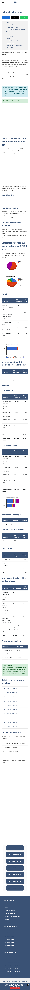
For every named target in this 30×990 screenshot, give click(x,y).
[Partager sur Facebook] (6, 17)
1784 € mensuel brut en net (10, 705)
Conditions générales (10, 910)
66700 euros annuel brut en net (12, 959)
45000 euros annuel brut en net (12, 965)
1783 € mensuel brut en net (10, 701)
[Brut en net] (15, 2)
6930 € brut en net (9, 945)
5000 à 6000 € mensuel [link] (15, 874)
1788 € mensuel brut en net (10, 718)
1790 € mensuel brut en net (10, 726)
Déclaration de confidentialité (12, 916)
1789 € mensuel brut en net (10, 722)
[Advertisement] (15, 119)
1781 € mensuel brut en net (10, 692)
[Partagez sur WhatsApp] (24, 17)
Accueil (7, 907)
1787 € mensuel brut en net (10, 713)
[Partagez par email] (15, 17)
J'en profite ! (15, 988)
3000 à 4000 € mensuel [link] (15, 861)
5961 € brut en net (9, 933)
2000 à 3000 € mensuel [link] (15, 854)
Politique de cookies (10, 913)
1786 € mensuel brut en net (10, 709)
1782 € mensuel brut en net (10, 697)
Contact (7, 919)
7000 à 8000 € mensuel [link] (15, 888)
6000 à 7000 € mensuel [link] (15, 881)
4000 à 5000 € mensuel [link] (15, 868)
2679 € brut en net (9, 942)
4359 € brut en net (9, 936)
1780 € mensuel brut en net (10, 688)
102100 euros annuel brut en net (13, 962)
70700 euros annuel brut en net (12, 968)
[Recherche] (27, 2)
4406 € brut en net (9, 939)
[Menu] (3, 2)
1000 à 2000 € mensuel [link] (15, 848)
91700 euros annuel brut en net (12, 971)
